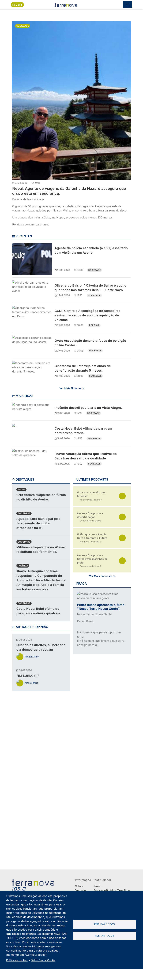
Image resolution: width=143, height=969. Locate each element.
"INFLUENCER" (27, 676)
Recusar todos (104, 924)
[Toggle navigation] (127, 4)
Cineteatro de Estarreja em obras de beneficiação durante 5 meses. (83, 368)
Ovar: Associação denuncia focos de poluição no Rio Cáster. (90, 343)
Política (94, 325)
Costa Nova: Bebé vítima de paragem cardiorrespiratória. (83, 431)
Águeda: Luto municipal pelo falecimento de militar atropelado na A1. (38, 523)
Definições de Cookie (43, 960)
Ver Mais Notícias (70, 388)
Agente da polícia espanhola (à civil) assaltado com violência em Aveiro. (91, 250)
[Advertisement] (38, 747)
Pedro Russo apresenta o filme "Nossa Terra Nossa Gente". (100, 606)
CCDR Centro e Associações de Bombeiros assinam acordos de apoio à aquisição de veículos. (87, 315)
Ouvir (19, 4)
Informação (83, 880)
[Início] (66, 5)
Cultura (79, 886)
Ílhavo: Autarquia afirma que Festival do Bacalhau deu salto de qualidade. (86, 456)
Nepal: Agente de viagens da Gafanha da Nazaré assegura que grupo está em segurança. (69, 191)
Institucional (102, 880)
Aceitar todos (104, 935)
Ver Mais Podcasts (100, 576)
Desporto (80, 890)
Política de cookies (17, 960)
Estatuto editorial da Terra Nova (112, 890)
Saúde (21, 489)
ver (122, 496)
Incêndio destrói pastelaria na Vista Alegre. (88, 407)
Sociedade (22, 25)
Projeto (98, 886)
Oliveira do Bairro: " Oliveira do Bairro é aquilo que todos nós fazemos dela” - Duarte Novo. (90, 288)
